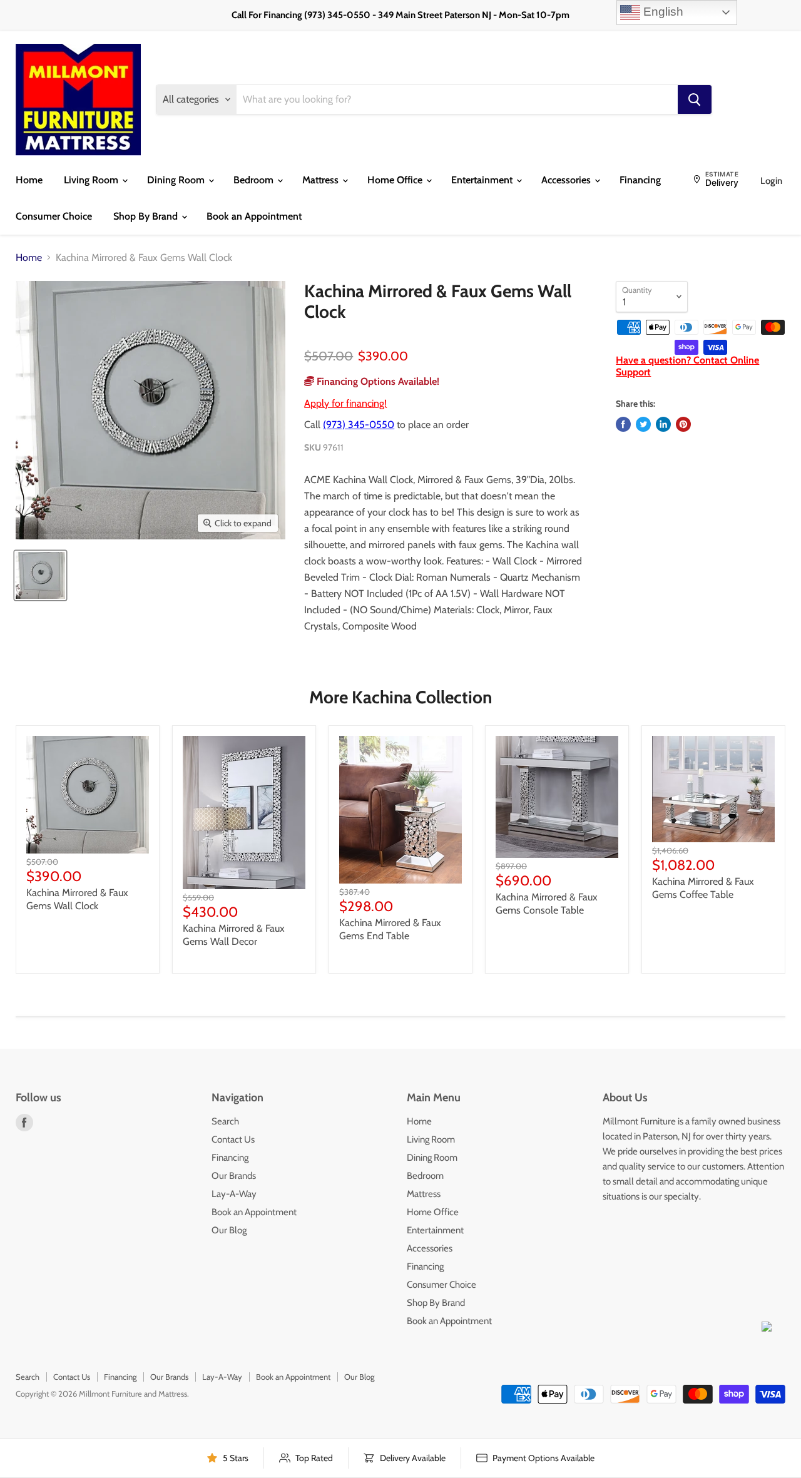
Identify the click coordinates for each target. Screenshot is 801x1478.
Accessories (567, 180)
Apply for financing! (345, 403)
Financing (640, 180)
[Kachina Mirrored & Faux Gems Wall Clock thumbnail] (40, 575)
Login (771, 180)
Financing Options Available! (376, 381)
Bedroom (254, 180)
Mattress (321, 180)
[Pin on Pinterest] (683, 424)
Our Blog (229, 1230)
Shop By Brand (146, 216)
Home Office (396, 180)
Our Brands (234, 1175)
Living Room (92, 180)
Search (225, 1121)
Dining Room (177, 180)
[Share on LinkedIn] (663, 424)
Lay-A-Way (234, 1194)
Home (29, 180)
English (661, 11)
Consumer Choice (54, 216)
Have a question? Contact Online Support (687, 365)
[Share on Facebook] (623, 424)
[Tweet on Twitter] (643, 424)
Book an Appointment (254, 216)
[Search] (695, 99)
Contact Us (233, 1139)
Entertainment (483, 180)
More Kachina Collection (400, 697)
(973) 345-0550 (358, 425)
